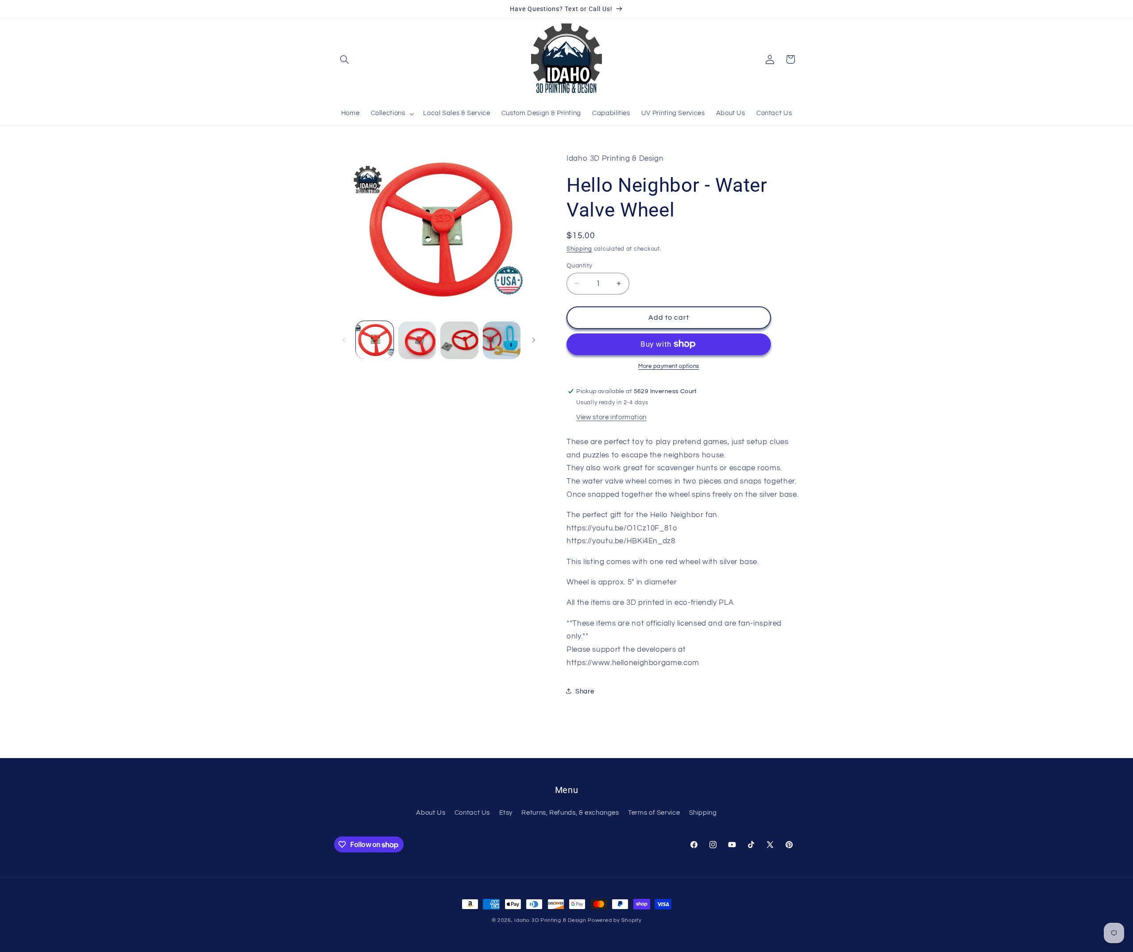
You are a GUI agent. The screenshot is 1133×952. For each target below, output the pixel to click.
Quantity (579, 265)
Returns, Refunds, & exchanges (570, 812)
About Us (430, 812)
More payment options (668, 366)
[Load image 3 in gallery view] (459, 340)
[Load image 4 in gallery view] (501, 340)
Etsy (506, 812)
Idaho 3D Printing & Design (550, 920)
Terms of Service (654, 812)
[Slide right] (533, 340)
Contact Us (472, 812)
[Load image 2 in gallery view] (417, 340)
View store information (611, 417)
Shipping (579, 249)
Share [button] (584, 691)
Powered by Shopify (614, 920)
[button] (344, 59)
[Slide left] (344, 340)
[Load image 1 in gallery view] (374, 340)
